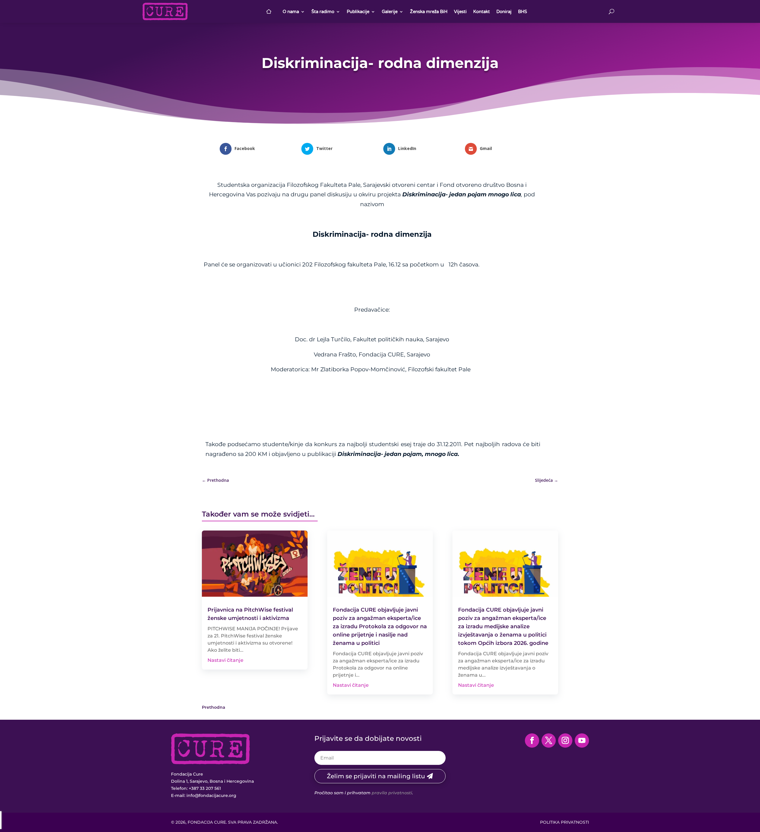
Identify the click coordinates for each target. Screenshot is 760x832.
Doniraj (504, 11)
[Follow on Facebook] (532, 740)
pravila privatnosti (392, 792)
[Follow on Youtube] (582, 740)
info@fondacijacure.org (211, 795)
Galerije (390, 11)
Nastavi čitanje (225, 660)
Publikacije (358, 11)
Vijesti (460, 11)
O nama (291, 11)
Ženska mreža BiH (428, 11)
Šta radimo (322, 11)
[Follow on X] (549, 740)
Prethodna (213, 707)
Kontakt (481, 11)
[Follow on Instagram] (565, 740)
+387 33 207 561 (205, 788)
